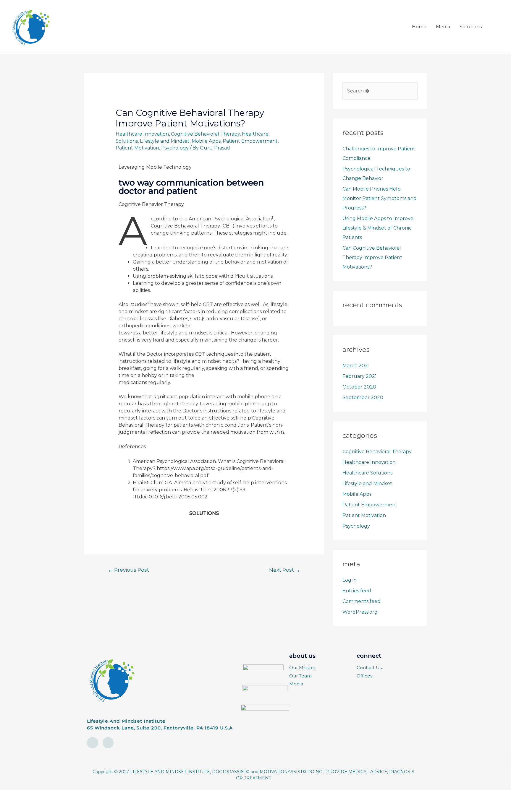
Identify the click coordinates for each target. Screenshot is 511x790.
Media (443, 27)
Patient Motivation (137, 148)
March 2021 (356, 365)
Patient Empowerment (250, 141)
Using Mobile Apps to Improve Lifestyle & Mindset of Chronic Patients (377, 228)
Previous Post (128, 570)
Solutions (471, 27)
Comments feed (361, 601)
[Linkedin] (92, 742)
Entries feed (356, 591)
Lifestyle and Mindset (165, 141)
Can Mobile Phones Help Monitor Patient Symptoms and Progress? (379, 198)
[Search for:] (380, 91)
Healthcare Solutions (367, 473)
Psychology (175, 148)
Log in (349, 580)
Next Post (284, 570)
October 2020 (359, 387)
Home (419, 27)
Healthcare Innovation (142, 134)
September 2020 (362, 397)
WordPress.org (360, 612)
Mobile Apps (206, 141)
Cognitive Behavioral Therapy (205, 134)
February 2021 (359, 376)
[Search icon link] (493, 27)
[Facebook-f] (108, 742)
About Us (302, 655)
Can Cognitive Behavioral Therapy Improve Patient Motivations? (372, 257)
